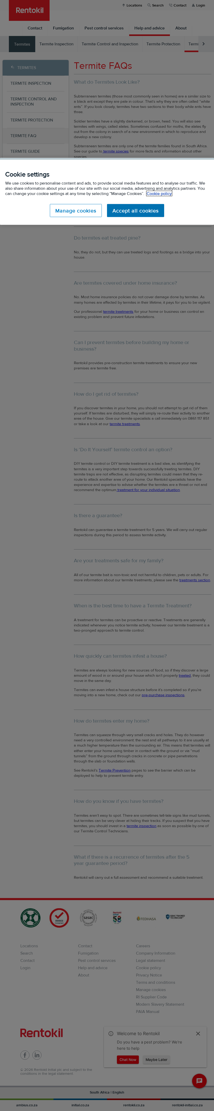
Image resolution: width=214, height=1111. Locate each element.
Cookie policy (159, 193)
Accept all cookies (135, 210)
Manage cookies (75, 210)
